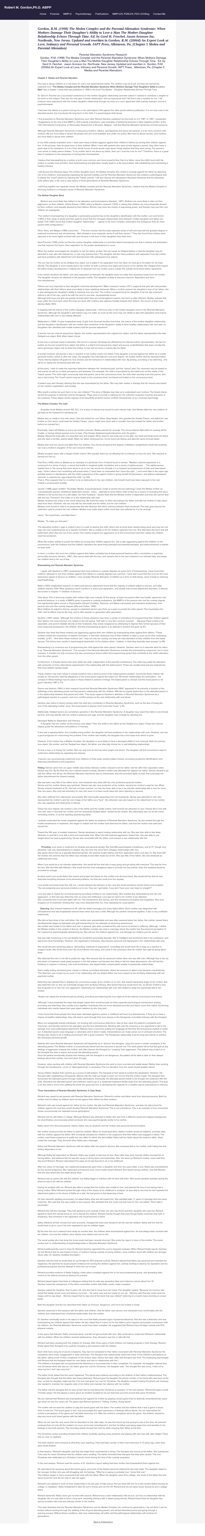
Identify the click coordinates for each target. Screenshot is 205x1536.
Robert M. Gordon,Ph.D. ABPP (27, 7)
